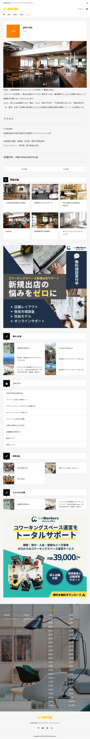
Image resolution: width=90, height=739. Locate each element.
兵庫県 (71, 666)
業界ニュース (10, 445)
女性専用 (72, 705)
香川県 (50, 686)
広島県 (71, 678)
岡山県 (50, 678)
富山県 (71, 642)
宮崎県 (50, 701)
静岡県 (71, 654)
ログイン (80, 9)
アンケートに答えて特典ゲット (17, 400)
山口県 (50, 682)
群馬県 (71, 631)
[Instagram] (47, 728)
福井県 (71, 646)
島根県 (71, 674)
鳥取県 (50, 674)
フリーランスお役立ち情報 (15, 419)
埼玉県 (50, 635)
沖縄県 (50, 705)
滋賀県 (50, 662)
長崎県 (71, 693)
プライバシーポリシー (11, 619)
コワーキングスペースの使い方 (17, 412)
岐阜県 (50, 654)
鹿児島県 (72, 701)
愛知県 (50, 658)
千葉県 (71, 635)
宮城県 (71, 619)
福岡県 (71, 689)
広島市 (25, 31)
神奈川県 (72, 638)
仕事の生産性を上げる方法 (15, 425)
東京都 (50, 638)
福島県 (50, 627)
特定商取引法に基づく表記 (32, 620)
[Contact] (51, 728)
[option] (45, 64)
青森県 (71, 615)
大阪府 (50, 666)
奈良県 (50, 670)
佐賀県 (50, 693)
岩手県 (50, 619)
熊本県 (50, 697)
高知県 (50, 689)
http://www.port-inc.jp (27, 157)
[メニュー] (86, 9)
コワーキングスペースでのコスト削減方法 (20, 406)
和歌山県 (72, 670)
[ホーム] (4, 14)
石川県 (50, 646)
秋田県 (50, 623)
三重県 (71, 658)
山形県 (71, 623)
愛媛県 (71, 686)
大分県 (71, 697)
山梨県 (50, 650)
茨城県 (71, 627)
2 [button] (46, 84)
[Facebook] (38, 728)
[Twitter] (43, 728)
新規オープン (10, 438)
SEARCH (87, 3)
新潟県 (50, 642)
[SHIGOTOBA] (10, 9)
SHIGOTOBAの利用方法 (14, 393)
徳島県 (71, 682)
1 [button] (44, 84)
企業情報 (6, 615)
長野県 (71, 650)
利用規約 (27, 615)
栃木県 (50, 631)
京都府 (71, 662)
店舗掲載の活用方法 (13, 432)
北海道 (50, 615)
